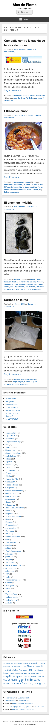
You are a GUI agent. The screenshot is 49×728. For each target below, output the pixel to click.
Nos (11, 676)
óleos (7, 539)
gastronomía (19, 182)
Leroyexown (10, 697)
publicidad (9, 556)
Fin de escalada (11, 407)
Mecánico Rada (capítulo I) (22, 709)
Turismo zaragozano (13, 579)
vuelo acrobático (11, 597)
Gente (35, 670)
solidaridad (40, 95)
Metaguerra (9, 401)
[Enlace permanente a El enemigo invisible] (19, 256)
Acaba (32, 279)
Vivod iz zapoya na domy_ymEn (18, 706)
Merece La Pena (25, 673)
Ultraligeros (9, 585)
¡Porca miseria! (11, 404)
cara (15, 98)
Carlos (29, 49)
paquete (34, 381)
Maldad (22, 284)
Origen (17, 676)
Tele (13, 289)
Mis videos (9, 530)
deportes (8, 461)
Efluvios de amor (16, 111)
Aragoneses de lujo (13, 441)
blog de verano (11, 450)
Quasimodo (19, 286)
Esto (20, 670)
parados (8, 545)
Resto (17, 680)
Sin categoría (10, 568)
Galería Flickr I (11, 493)
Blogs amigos (18, 381)
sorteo (14, 384)
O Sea (24, 676)
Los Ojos (33, 187)
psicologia (9, 553)
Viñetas (8, 591)
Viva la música (11, 594)
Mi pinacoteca (10, 525)
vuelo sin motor (11, 600)
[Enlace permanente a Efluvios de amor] (23, 152)
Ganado (40, 282)
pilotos (33, 676)
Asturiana (8, 184)
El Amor (7, 187)
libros (7, 519)
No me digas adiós (12, 410)
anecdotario (10, 438)
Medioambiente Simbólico (22, 703)
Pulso (12, 286)
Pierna (40, 187)
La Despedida (16, 187)
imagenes (9, 513)
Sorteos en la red (16, 299)
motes (7, 533)
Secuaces (40, 286)
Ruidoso (7, 189)
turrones (8, 582)
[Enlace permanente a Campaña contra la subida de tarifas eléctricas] (23, 65)
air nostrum (23, 663)
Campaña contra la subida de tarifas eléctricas (24, 42)
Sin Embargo (32, 679)
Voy (17, 289)
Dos (18, 666)
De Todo (34, 184)
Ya (40, 189)
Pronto (6, 286)
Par (35, 284)
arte (6, 444)
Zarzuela (8, 602)
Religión (8, 559)
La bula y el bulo (11, 413)
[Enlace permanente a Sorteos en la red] (23, 352)
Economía (18, 95)
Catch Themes (31, 724)
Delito (26, 282)
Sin (22, 679)
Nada (38, 673)
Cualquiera (6, 667)
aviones (33, 663)
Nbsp (6, 676)
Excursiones (10, 470)
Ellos (29, 666)
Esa (16, 670)
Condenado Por (18, 282)
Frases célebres (11, 484)
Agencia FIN (10, 435)
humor (27, 182)
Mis (33, 673)
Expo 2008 (9, 473)
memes (27, 381)
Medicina (9, 522)
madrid (12, 673)
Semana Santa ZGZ (13, 565)
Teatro (7, 577)
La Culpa (14, 284)
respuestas (35, 289)
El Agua (23, 667)
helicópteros (10, 505)
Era (13, 669)
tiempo (6, 683)
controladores (10, 456)
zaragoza (40, 683)
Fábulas (8, 476)
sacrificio (15, 189)
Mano (17, 673)
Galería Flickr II (11, 496)
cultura (8, 458)
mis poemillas (10, 527)
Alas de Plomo (25, 4)
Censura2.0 (9, 416)
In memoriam (10, 398)
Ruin (26, 286)
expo (25, 670)
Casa (15, 184)
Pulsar (31, 98)
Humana (7, 284)
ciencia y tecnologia (13, 453)
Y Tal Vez (23, 289)
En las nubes (10, 467)
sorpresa (38, 98)
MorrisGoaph (10, 700)
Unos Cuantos (32, 189)
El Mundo (36, 666)
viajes (7, 588)
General (26, 95)
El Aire (40, 184)
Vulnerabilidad (23, 697)
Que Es (11, 679)
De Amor (26, 184)
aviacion (8, 447)
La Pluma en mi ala (13, 516)
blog (38, 663)
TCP (7, 574)
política (32, 95)
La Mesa (26, 187)
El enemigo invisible (18, 202)
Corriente (21, 98)
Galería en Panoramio (14, 490)
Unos (13, 683)
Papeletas (29, 284)
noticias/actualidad (28, 379)
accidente (6, 663)
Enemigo (33, 282)
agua (17, 663)
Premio (40, 284)
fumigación (9, 487)
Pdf (27, 98)
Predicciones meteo (13, 551)
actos (12, 663)
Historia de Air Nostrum (14, 507)
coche (19, 184)
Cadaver (7, 282)
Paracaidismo (10, 542)
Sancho (32, 286)
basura (38, 279)
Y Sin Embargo (29, 684)
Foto (29, 669)
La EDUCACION (11, 419)
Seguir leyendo (13, 90)
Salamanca (9, 562)
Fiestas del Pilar (11, 479)
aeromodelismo (11, 432)
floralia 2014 (10, 481)
